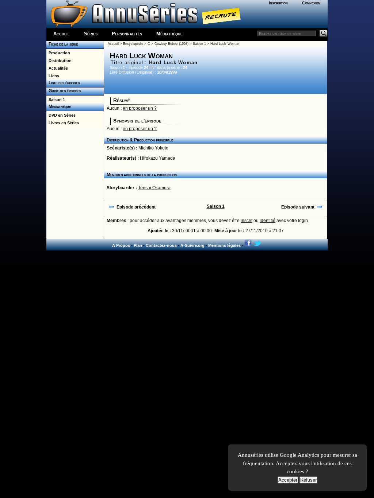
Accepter (287, 480)
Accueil (61, 33)
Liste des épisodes (63, 82)
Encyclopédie (133, 44)
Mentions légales (224, 245)
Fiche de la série (62, 44)
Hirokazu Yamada (157, 158)
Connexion (311, 3)
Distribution (59, 60)
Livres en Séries (62, 123)
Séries (91, 33)
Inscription (278, 3)
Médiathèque (169, 33)
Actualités (57, 68)
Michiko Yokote (153, 148)
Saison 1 (55, 99)
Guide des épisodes (63, 90)
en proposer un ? (140, 108)
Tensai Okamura (154, 187)
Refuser (308, 480)
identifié (267, 220)
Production (58, 53)
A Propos (121, 245)
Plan (138, 245)
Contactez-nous (161, 245)
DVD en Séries (61, 115)
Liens (52, 76)
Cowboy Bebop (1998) (171, 44)
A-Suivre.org (192, 245)
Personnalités (127, 33)
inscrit (246, 220)
